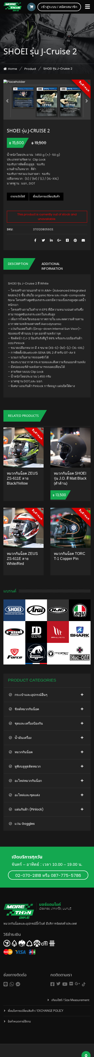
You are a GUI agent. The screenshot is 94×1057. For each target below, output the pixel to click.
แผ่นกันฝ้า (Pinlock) (29, 809)
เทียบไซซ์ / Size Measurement (70, 1000)
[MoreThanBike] (12, 6)
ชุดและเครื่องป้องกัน (29, 723)
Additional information (52, 266)
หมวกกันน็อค (24, 752)
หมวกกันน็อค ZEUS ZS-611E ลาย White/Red (22, 559)
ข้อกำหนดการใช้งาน (19, 1021)
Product (30, 69)
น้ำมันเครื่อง (23, 737)
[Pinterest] (75, 240)
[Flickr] (71, 984)
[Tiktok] (84, 984)
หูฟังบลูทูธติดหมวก (28, 766)
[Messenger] (18, 984)
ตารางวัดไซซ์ (17, 196)
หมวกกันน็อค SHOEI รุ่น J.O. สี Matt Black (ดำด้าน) (70, 478)
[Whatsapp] (12, 984)
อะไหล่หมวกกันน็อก (28, 780)
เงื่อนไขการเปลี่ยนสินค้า (46, 196)
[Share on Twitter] (43, 240)
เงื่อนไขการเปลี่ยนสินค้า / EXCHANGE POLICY (35, 1011)
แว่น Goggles (25, 823)
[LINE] (5, 984)
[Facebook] (52, 984)
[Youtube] (65, 984)
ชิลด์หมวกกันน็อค (27, 709)
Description (18, 264)
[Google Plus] (59, 240)
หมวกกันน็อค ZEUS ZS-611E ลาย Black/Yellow (22, 478)
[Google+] (77, 984)
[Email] (83, 240)
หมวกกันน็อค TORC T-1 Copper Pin (69, 556)
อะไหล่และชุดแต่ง (27, 795)
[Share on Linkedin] (51, 240)
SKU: (10, 230)
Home (12, 69)
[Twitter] (58, 984)
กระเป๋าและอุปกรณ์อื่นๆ (31, 694)
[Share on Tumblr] (67, 240)
